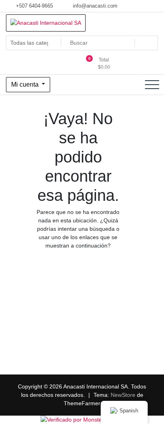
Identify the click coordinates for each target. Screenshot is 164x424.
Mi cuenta (25, 84)
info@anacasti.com (94, 6)
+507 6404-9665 (33, 6)
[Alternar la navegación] (152, 85)
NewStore (123, 395)
